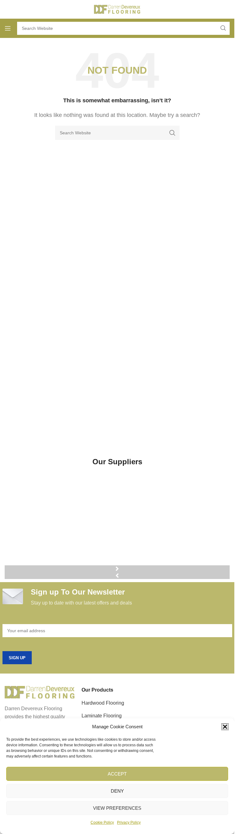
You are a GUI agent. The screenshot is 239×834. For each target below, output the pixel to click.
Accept (117, 773)
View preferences (117, 808)
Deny (117, 791)
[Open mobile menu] (8, 28)
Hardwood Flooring (103, 703)
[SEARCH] (172, 133)
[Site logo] (117, 9)
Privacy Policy (129, 822)
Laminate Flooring (102, 715)
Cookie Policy (102, 822)
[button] (225, 727)
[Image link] (40, 692)
